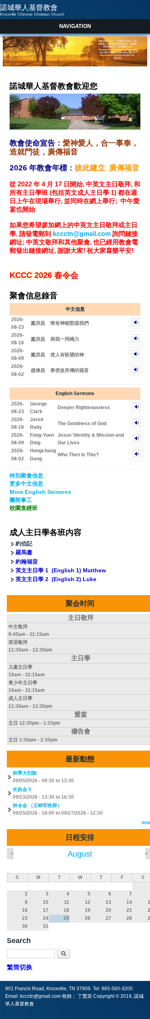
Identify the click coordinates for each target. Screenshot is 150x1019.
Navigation (75, 26)
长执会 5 (22, 789)
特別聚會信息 (26, 475)
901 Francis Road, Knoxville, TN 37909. (49, 988)
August (80, 853)
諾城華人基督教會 (29, 7)
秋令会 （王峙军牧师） (37, 805)
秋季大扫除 (25, 773)
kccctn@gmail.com (82, 233)
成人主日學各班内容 (46, 532)
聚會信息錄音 (34, 295)
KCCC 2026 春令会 (44, 275)
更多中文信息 (26, 483)
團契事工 (21, 500)
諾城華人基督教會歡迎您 (54, 86)
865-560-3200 (117, 988)
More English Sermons (40, 492)
